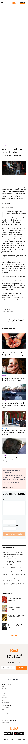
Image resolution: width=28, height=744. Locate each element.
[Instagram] (20, 679)
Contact (3, 717)
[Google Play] (19, 733)
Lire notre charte (8, 487)
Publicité (3, 709)
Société (25, 7)
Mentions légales (5, 722)
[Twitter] (11, 679)
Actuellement (4, 7)
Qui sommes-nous (5, 707)
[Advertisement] (14, 74)
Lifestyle (3, 700)
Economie (18, 7)
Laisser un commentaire (14, 534)
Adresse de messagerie (10, 525)
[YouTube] (14, 679)
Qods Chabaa (7, 203)
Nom (4, 519)
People (3, 699)
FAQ (2, 716)
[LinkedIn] (17, 679)
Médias (3, 695)
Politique (12, 7)
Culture (3, 693)
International (4, 691)
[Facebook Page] (8, 679)
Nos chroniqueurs (5, 702)
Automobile (4, 697)
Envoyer (21, 667)
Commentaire (7, 500)
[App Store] (8, 733)
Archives (3, 711)
